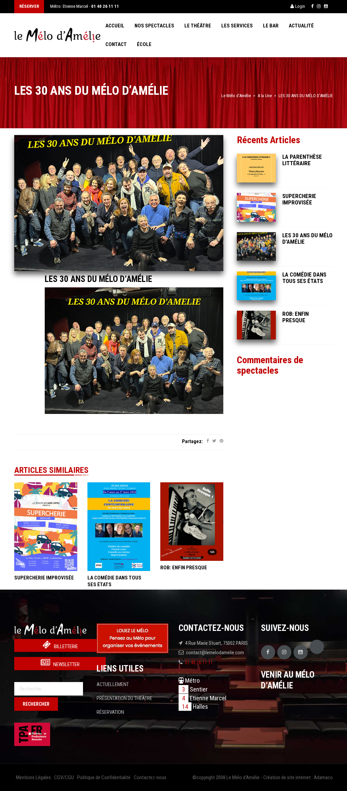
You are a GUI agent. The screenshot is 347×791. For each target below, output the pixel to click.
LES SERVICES (237, 26)
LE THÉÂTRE (197, 26)
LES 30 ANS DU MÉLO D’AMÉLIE (98, 279)
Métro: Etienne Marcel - (84, 6)
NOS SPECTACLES (154, 26)
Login (300, 6)
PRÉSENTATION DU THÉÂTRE (124, 698)
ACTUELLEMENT (113, 684)
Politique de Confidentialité (103, 777)
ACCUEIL (114, 26)
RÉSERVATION (110, 712)
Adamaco (323, 777)
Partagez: (192, 441)
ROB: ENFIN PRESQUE (183, 568)
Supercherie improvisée (44, 578)
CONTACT (116, 44)
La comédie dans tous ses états (304, 277)
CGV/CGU (64, 777)
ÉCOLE (144, 44)
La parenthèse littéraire (302, 160)
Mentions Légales (33, 777)
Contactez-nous (150, 777)
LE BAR (271, 26)
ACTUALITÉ (301, 26)
